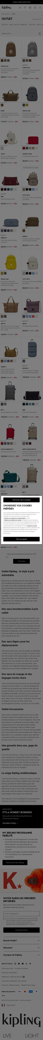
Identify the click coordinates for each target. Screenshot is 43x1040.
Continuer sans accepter (21, 500)
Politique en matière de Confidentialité (14, 518)
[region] (21, 520)
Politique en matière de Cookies (12, 520)
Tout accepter (21, 539)
